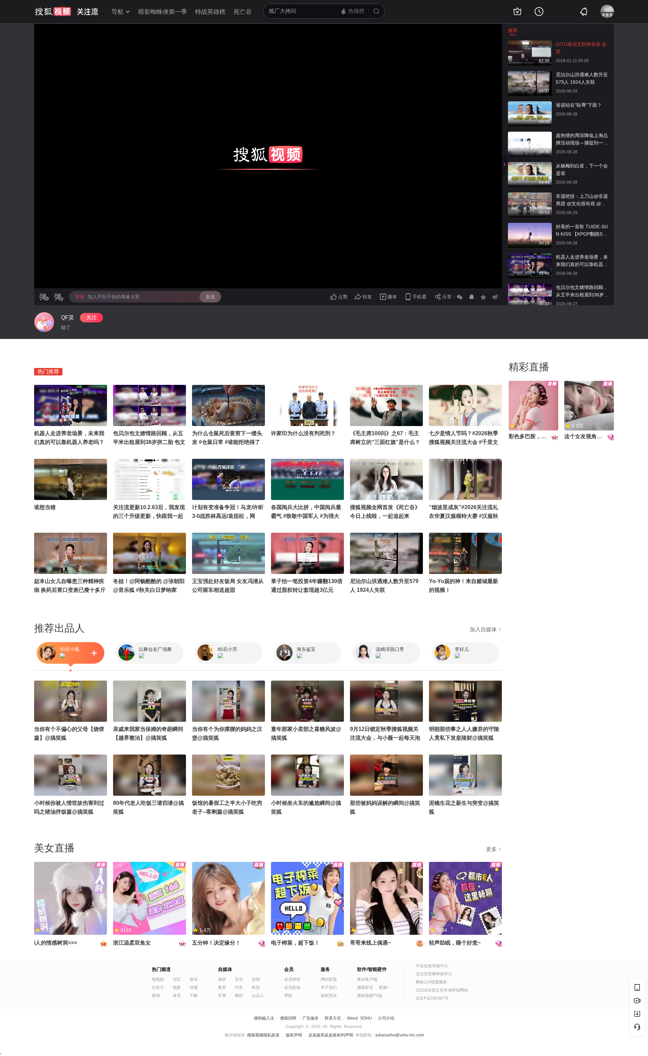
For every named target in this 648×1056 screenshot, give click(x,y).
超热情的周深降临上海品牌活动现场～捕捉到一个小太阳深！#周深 (582, 140)
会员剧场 (292, 987)
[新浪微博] (495, 296)
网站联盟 (329, 979)
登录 (79, 296)
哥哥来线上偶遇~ (370, 943)
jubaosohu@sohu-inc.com (400, 1035)
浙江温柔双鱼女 (132, 943)
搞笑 (222, 979)
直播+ (384, 987)
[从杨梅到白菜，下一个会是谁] (530, 165)
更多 (491, 849)
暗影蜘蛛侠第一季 (162, 12)
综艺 (177, 979)
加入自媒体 (483, 629)
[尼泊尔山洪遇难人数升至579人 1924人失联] (530, 74)
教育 (222, 987)
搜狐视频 (53, 11)
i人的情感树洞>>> (55, 943)
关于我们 (329, 987)
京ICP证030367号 (432, 998)
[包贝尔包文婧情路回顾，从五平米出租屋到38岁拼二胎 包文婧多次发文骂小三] (530, 287)
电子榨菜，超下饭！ (295, 943)
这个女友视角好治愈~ (590, 436)
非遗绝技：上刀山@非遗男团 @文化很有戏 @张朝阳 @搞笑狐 (582, 200)
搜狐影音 (365, 987)
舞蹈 (239, 995)
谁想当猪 (45, 507)
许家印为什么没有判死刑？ (303, 433)
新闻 (156, 995)
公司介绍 (386, 1018)
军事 (222, 995)
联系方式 (333, 1018)
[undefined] (44, 322)
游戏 (256, 979)
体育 (177, 995)
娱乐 (194, 979)
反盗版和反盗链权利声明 (330, 1035)
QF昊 (67, 317)
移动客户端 (367, 979)
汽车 (239, 987)
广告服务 (310, 1018)
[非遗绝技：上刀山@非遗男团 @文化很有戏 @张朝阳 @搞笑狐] (530, 196)
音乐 (239, 979)
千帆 (194, 995)
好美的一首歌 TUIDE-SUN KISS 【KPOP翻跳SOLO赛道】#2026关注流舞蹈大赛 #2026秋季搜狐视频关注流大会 (582, 231)
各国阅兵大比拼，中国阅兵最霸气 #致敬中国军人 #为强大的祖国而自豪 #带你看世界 (306, 516)
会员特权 (292, 979)
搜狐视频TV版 (369, 995)
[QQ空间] (483, 296)
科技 (256, 987)
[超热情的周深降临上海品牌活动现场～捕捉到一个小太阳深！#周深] (530, 135)
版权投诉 (329, 995)
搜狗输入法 (264, 1018)
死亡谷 (243, 12)
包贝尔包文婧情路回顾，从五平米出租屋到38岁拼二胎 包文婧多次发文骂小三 (582, 291)
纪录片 (158, 987)
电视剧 (158, 979)
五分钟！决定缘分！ (216, 943)
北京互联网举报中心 (434, 974)
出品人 (258, 995)
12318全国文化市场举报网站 (442, 990)
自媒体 (225, 969)
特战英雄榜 (210, 12)
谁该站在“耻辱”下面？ (579, 105)
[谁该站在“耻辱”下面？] (530, 104)
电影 (177, 987)
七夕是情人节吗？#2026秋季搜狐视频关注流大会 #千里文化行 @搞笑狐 (463, 442)
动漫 (194, 987)
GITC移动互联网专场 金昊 (581, 48)
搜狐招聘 (288, 1018)
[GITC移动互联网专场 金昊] (530, 44)
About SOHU (359, 1018)
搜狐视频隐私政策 (263, 1035)
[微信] (459, 296)
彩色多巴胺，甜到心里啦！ (541, 436)
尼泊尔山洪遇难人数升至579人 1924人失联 (582, 78)
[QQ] (471, 296)
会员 (289, 969)
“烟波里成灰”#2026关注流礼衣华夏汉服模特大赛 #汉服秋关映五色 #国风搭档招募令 (463, 516)
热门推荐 (48, 371)
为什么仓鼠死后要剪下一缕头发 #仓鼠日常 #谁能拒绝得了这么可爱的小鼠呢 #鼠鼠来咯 (227, 442)
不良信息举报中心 (432, 965)
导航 (117, 12)
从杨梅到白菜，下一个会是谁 (582, 169)
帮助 (288, 995)
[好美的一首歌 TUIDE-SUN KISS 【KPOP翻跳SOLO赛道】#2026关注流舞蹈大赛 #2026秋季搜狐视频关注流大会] (530, 226)
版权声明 (294, 1035)
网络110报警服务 (431, 982)
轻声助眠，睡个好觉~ (455, 943)
